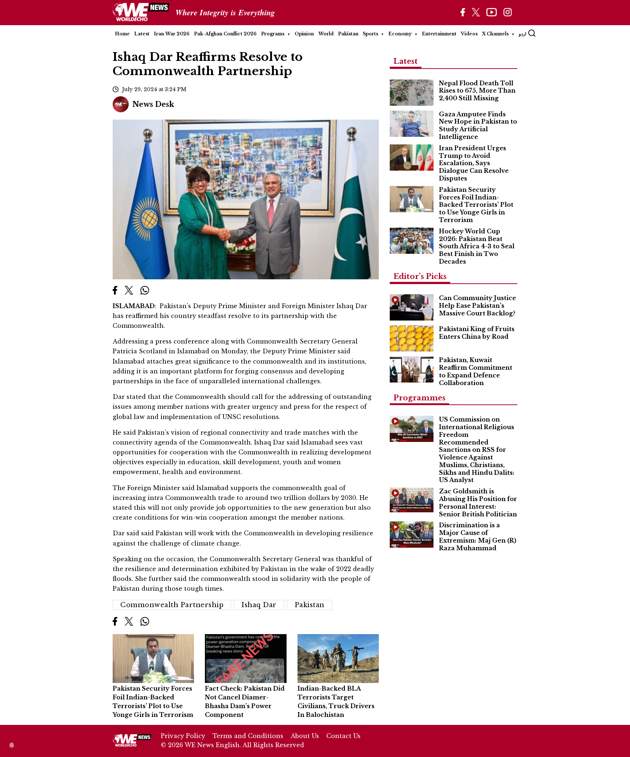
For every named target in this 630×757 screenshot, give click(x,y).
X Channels (495, 33)
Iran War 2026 (172, 33)
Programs (272, 33)
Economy (400, 33)
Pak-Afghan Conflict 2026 (225, 33)
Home (122, 33)
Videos (469, 33)
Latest (141, 33)
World (326, 33)
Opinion (304, 33)
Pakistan (348, 33)
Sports (370, 33)
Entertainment (439, 33)
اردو (522, 33)
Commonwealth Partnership (171, 605)
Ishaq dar (259, 605)
